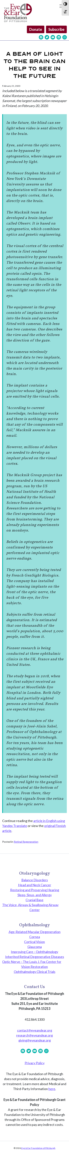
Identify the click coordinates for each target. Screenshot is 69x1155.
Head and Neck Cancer (34, 885)
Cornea (34, 937)
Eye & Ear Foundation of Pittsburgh (38, 1148)
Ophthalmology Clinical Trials (34, 972)
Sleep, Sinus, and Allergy (34, 895)
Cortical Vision (34, 942)
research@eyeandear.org (34, 1035)
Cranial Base (34, 900)
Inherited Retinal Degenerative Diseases (34, 957)
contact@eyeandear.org (34, 1030)
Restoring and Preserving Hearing (34, 890)
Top (65, 1150)
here (51, 1089)
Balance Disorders (34, 880)
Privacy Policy (35, 1063)
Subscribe (56, 29)
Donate (35, 29)
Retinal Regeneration (26, 841)
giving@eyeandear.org (34, 1040)
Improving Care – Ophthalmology (34, 952)
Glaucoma (34, 947)
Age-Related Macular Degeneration (35, 932)
